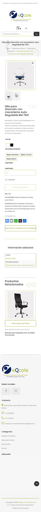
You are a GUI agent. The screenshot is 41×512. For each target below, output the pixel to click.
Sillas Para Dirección (22, 197)
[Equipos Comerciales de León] (20, 15)
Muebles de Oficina (8, 436)
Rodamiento (9, 209)
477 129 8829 (9, 413)
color (7, 139)
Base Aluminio (11, 265)
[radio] (7, 145)
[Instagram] (15, 391)
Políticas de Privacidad (20, 508)
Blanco (8, 258)
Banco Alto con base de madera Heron (34, 106)
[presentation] (29, 285)
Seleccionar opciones (20, 323)
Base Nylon (30, 265)
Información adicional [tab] (20, 247)
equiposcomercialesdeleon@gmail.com (20, 424)
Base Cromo (21, 265)
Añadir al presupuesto (21, 187)
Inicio (8, 48)
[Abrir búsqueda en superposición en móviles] (20, 34)
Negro (13, 258)
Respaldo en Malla (28, 206)
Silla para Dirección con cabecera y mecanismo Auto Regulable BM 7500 (30, 106)
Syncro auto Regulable (22, 209)
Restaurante (6, 444)
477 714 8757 (9, 418)
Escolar (4, 448)
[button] (33, 63)
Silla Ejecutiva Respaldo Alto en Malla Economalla (20, 334)
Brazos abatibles (19, 204)
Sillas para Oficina (18, 48)
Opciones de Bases (12, 149)
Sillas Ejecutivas (10, 329)
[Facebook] (6, 391)
